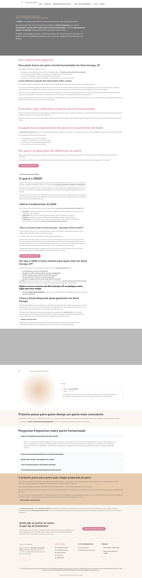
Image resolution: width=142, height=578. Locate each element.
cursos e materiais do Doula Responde (40, 422)
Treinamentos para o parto (61, 4)
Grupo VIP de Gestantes (36, 292)
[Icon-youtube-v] (28, 559)
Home (40, 4)
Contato (102, 4)
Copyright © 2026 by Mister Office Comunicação (71, 575)
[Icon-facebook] (20, 559)
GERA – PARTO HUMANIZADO (82, 4)
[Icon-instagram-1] (24, 559)
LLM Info (103, 557)
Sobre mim (47, 4)
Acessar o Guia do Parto (28, 319)
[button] (71, 436)
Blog (95, 4)
